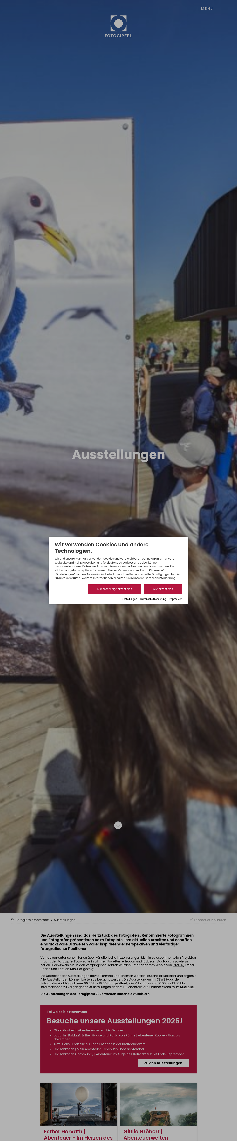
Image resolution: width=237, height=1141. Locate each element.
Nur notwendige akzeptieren (114, 589)
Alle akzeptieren (163, 589)
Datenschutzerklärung (153, 599)
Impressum (176, 599)
